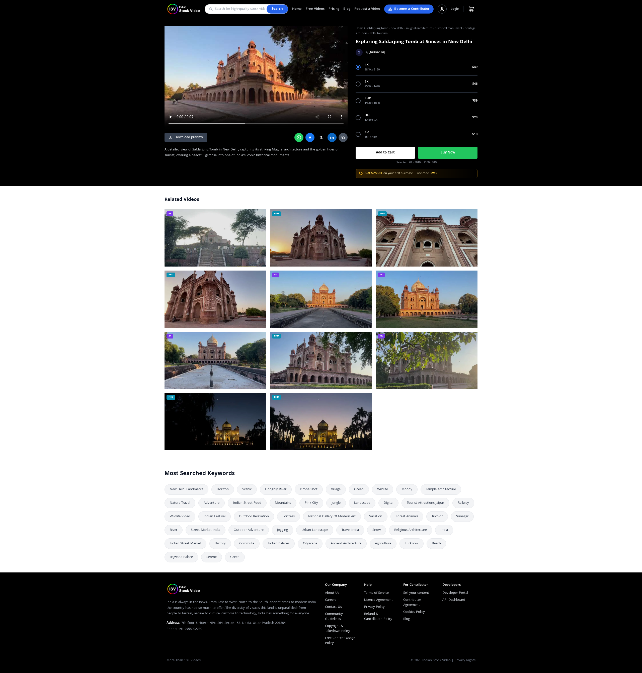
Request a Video (367, 9)
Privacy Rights (464, 660)
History (220, 543)
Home (297, 9)
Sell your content (416, 593)
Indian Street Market (185, 543)
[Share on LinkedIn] (332, 137)
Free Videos (315, 9)
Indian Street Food (247, 503)
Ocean (359, 489)
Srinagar (462, 516)
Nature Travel (180, 503)
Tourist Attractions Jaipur (425, 503)
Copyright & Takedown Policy (337, 628)
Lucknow (411, 543)
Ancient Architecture (346, 543)
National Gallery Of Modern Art (332, 516)
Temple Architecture (441, 489)
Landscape (362, 503)
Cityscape (310, 543)
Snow (376, 530)
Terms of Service (376, 593)
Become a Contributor (412, 9)
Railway (463, 503)
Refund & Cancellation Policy (378, 616)
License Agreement (378, 600)
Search (277, 9)
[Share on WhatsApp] (298, 137)
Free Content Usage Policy (340, 640)
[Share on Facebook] (309, 137)
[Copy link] (343, 137)
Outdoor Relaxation (254, 516)
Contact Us (333, 607)
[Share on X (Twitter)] (321, 137)
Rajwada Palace (181, 557)
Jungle (336, 503)
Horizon (223, 489)
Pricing (334, 9)
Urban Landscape (314, 530)
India (444, 530)
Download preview (189, 137)
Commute (246, 543)
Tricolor (437, 516)
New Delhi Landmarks (186, 489)
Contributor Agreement (412, 602)
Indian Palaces (278, 543)
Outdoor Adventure (249, 530)
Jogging (282, 530)
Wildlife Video (180, 516)
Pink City (311, 503)
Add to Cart (385, 152)
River (173, 530)
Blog (346, 9)
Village (336, 489)
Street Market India (205, 530)
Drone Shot (308, 489)
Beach (436, 543)
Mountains (283, 503)
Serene (211, 557)
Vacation (375, 516)
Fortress (288, 516)
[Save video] (260, 215)
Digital (388, 503)
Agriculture (383, 543)
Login (455, 9)
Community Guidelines (334, 616)
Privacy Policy (374, 607)
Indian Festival (214, 516)
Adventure (211, 503)
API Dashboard (453, 600)
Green (234, 557)
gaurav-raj (377, 52)
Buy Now (447, 152)
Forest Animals (407, 516)
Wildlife (382, 489)
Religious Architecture (410, 530)
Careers (330, 600)
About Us (332, 593)
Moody (407, 489)
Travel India (350, 530)
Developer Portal (455, 593)
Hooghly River (275, 489)
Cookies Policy (414, 612)
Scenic (247, 489)
